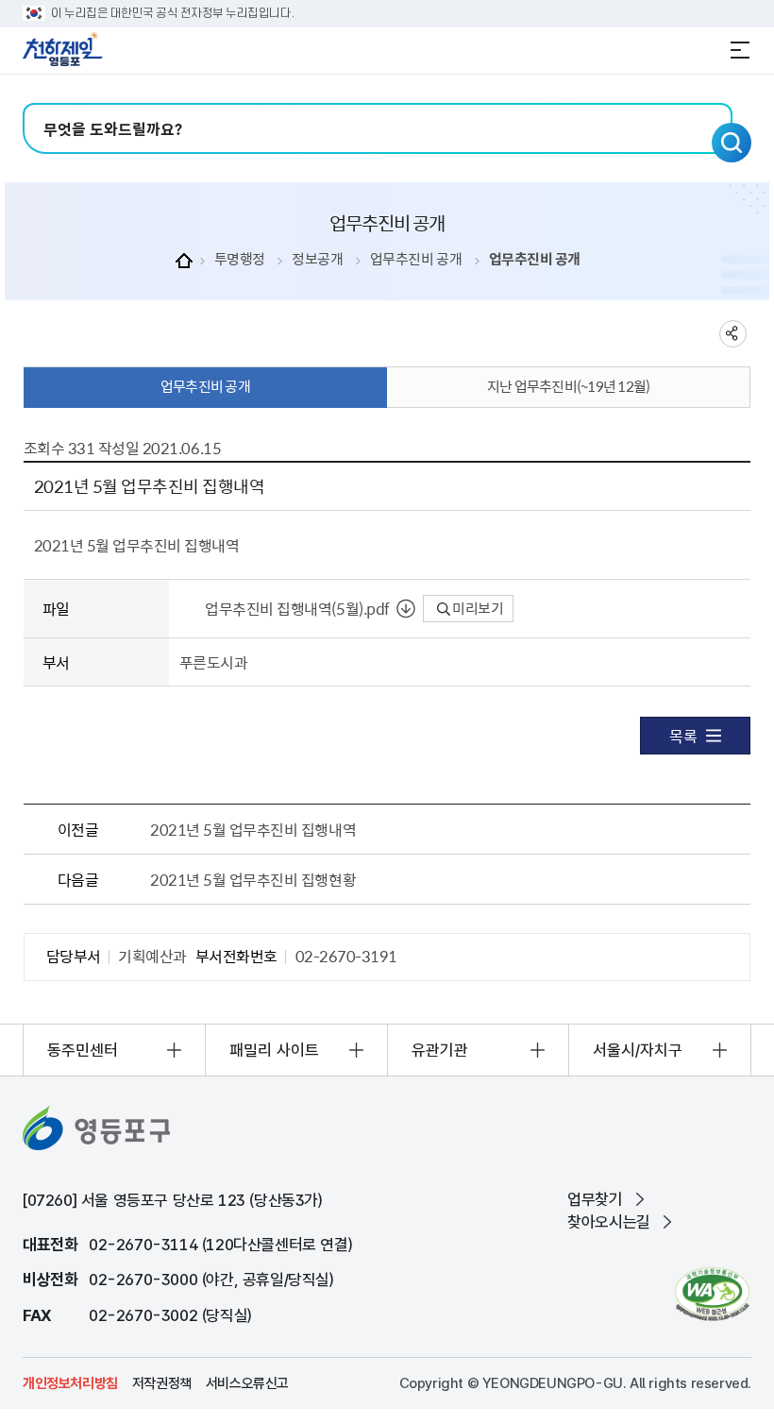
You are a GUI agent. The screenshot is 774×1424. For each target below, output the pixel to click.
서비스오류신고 (247, 1383)
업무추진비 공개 (416, 259)
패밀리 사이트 (274, 1050)
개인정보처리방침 (70, 1383)
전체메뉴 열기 (740, 50)
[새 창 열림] (712, 1294)
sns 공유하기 (733, 334)
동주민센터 (82, 1050)
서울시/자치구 (637, 1050)
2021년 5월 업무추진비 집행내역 (253, 829)
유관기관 (440, 1050)
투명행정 (239, 259)
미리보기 (477, 608)
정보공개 (317, 259)
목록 (683, 735)
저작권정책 (162, 1383)
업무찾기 (594, 1199)
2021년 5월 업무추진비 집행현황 (253, 879)
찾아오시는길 (608, 1221)
